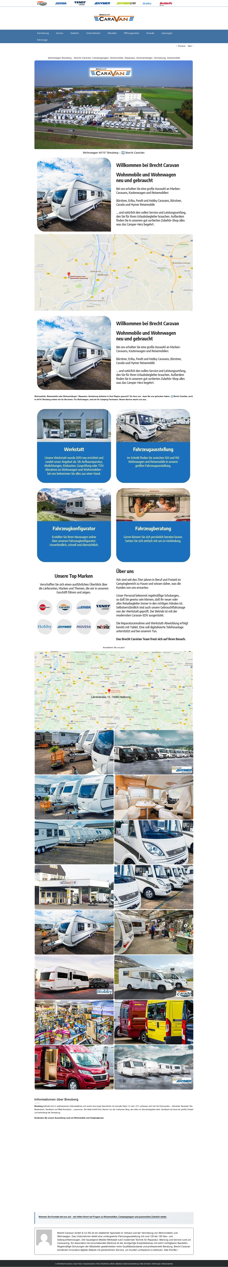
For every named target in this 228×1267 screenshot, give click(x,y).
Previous (181, 46)
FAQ (97, 1264)
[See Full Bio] (178, 1250)
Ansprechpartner (89, 1264)
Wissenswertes (167, 1264)
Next (190, 46)
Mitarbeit (119, 1264)
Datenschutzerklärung (131, 1264)
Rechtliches (105, 1264)
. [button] (146, 399)
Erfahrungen (156, 1264)
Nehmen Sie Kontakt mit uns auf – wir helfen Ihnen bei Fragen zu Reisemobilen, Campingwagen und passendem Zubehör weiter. (103, 1217)
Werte (112, 1264)
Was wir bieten (145, 1264)
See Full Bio (170, 1249)
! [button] (124, 647)
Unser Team (77, 1264)
